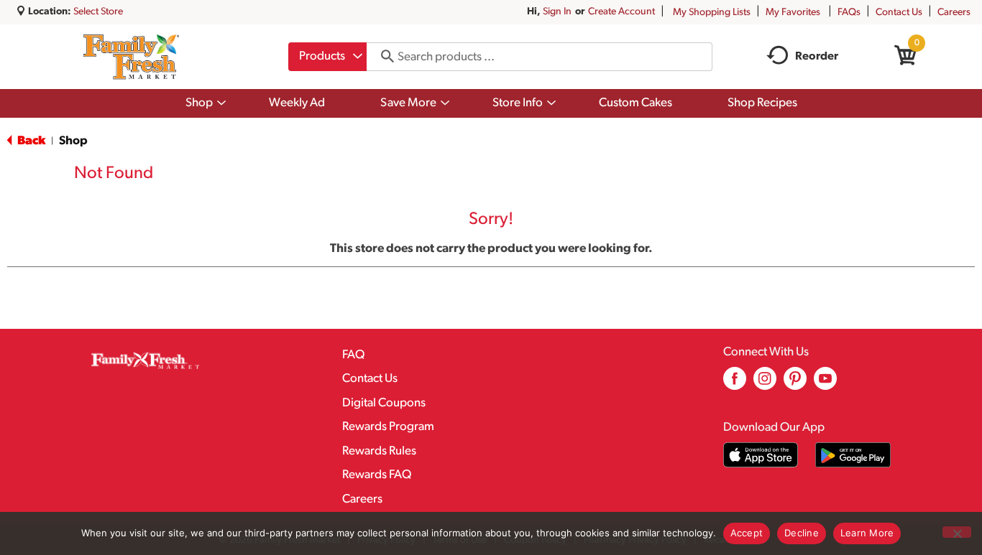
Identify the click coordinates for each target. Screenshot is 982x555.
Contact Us (899, 12)
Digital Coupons (384, 403)
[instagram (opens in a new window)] (764, 384)
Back (30, 141)
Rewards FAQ (376, 475)
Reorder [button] (816, 56)
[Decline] (956, 532)
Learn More (867, 532)
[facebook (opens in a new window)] (734, 384)
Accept (746, 532)
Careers (953, 12)
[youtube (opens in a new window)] (825, 384)
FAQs (849, 12)
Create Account (621, 11)
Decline (801, 532)
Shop (73, 141)
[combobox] (327, 56)
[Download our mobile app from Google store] (853, 455)
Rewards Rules (379, 451)
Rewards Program (388, 427)
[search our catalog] (382, 56)
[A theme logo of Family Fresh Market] (131, 56)
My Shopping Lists (712, 12)
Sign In (557, 11)
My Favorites (793, 12)
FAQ (353, 355)
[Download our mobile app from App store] (761, 455)
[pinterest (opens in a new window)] (795, 384)
